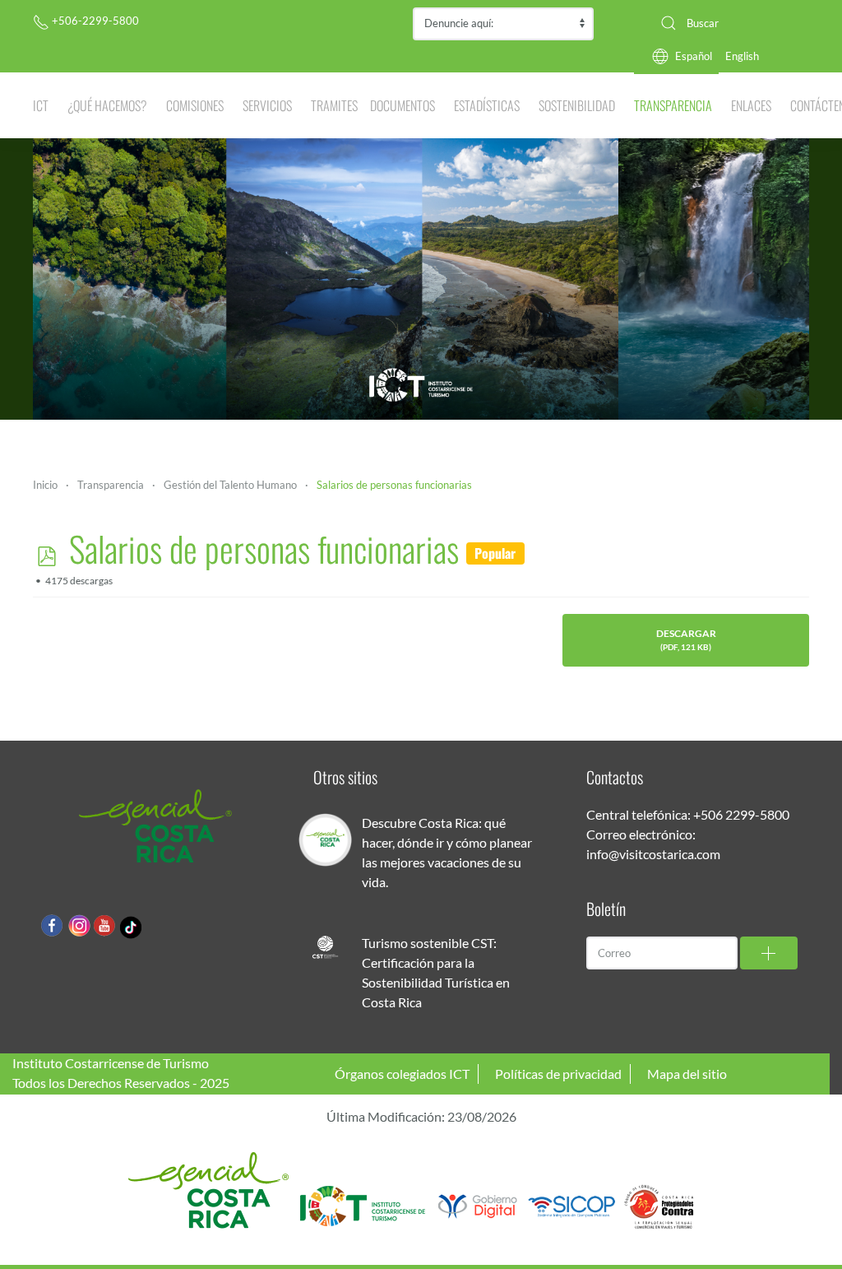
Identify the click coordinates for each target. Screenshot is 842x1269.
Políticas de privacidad (558, 1073)
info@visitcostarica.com (653, 854)
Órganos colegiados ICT (402, 1073)
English (742, 56)
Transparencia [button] (673, 105)
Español (693, 56)
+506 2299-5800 (741, 814)
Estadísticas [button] (487, 105)
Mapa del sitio (687, 1073)
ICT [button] (41, 105)
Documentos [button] (402, 105)
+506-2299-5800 (94, 20)
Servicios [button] (267, 105)
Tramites (334, 105)
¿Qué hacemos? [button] (107, 105)
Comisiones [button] (195, 105)
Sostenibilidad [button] (577, 105)
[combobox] (728, 23)
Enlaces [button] (751, 105)
